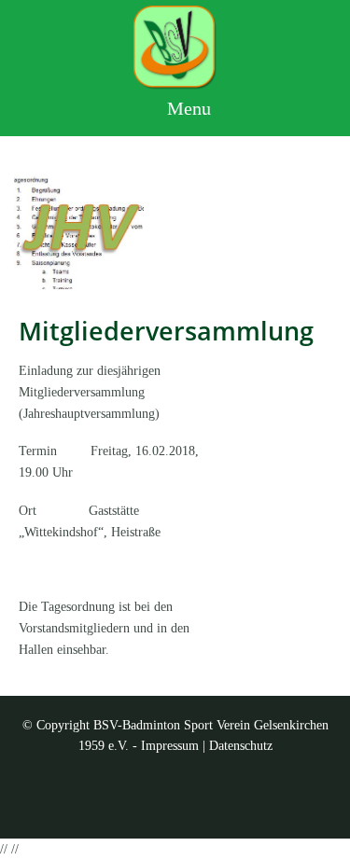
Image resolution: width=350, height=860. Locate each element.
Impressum (170, 746)
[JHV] (79, 231)
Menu (186, 108)
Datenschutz (241, 746)
